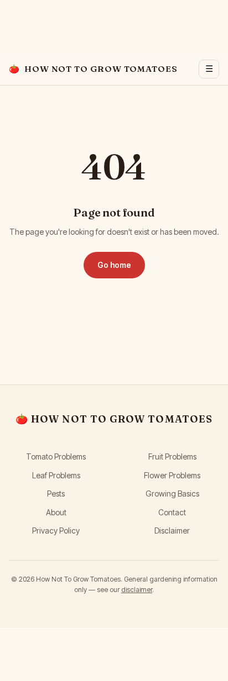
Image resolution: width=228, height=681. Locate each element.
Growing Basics (172, 493)
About (56, 512)
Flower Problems (172, 475)
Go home (114, 265)
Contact (172, 512)
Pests (56, 493)
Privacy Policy (56, 530)
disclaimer (136, 589)
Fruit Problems (172, 456)
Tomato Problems (56, 456)
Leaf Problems (56, 475)
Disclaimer (172, 530)
